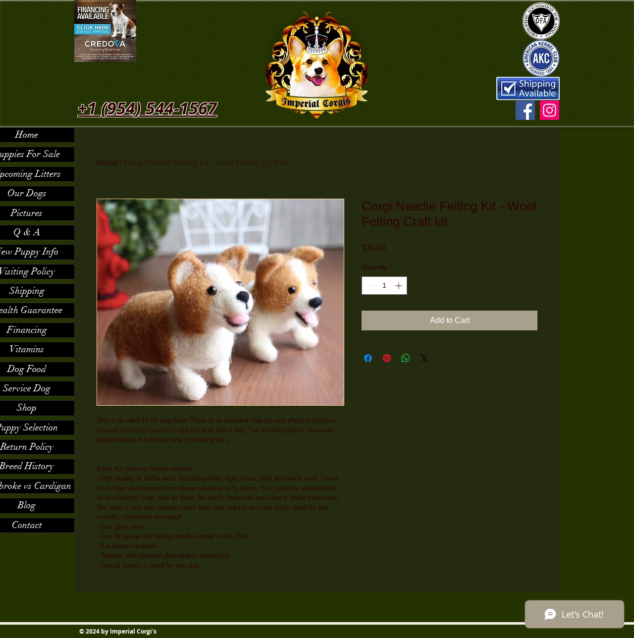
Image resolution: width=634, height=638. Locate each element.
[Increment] (399, 285)
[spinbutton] (384, 285)
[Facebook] (525, 110)
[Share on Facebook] (368, 358)
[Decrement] (369, 285)
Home (107, 163)
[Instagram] (549, 110)
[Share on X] (424, 358)
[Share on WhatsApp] (406, 358)
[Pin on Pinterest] (387, 358)
